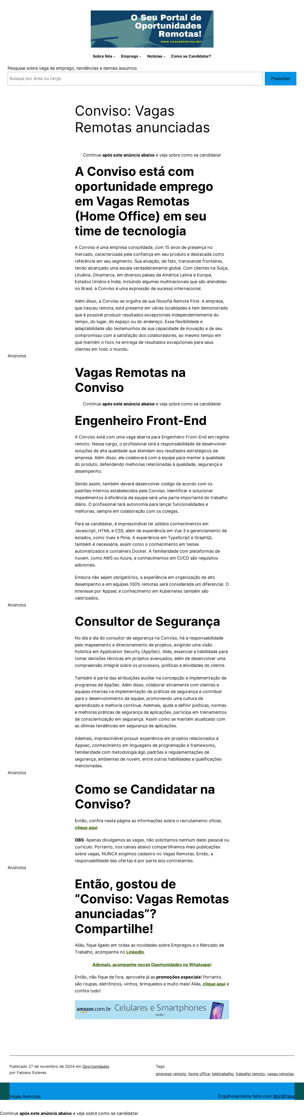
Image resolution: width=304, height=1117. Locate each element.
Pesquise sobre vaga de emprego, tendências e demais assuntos (72, 68)
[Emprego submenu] (140, 56)
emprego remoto (171, 1073)
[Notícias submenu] (164, 56)
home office (199, 1073)
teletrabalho (223, 1073)
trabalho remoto (250, 1073)
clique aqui (86, 827)
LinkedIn (135, 952)
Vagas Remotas (25, 1096)
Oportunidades (95, 1066)
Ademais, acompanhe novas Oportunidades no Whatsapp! (152, 964)
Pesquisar (280, 78)
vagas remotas (280, 1073)
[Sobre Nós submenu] (114, 56)
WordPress (283, 1096)
